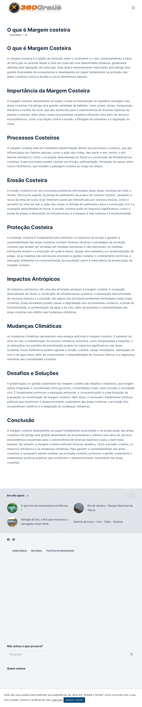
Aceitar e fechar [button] (74, 700)
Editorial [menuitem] (36, 550)
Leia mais (57, 699)
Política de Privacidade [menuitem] (60, 550)
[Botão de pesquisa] (131, 654)
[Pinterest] (13, 539)
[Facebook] (8, 539)
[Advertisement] (71, 611)
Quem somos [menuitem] (19, 550)
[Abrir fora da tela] (133, 7)
